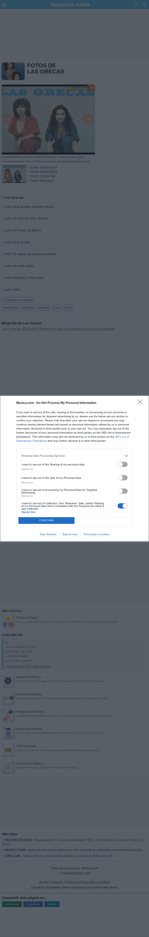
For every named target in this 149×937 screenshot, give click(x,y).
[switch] (123, 464)
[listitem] (74, 456)
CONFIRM (46, 520)
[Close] (141, 403)
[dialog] (74, 469)
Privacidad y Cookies (96, 534)
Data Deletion (48, 534)
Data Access (70, 534)
